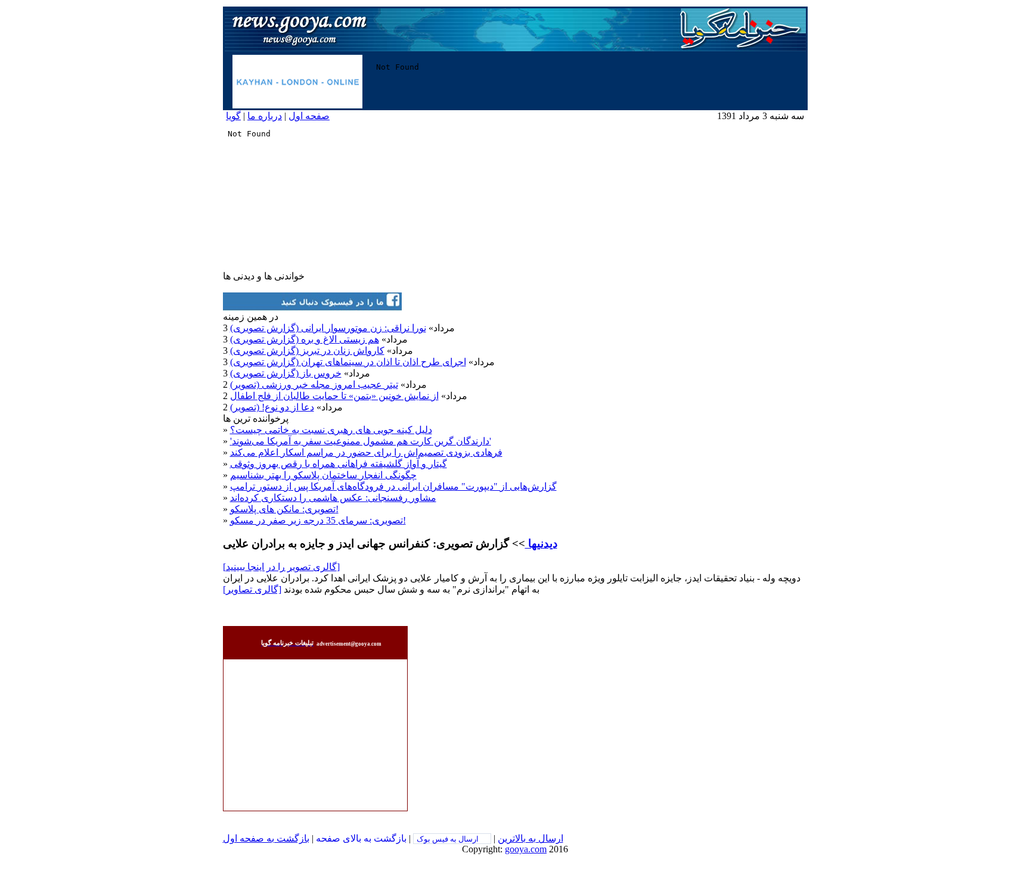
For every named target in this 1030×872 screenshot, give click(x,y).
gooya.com (526, 849)
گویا (233, 116)
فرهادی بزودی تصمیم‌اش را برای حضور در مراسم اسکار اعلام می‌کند (366, 452)
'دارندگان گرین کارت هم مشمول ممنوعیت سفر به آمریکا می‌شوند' (360, 441)
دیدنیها (541, 543)
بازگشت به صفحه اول (266, 838)
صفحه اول (309, 116)
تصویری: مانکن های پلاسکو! (284, 509)
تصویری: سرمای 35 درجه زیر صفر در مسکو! (318, 520)
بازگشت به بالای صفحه (361, 838)
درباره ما (264, 116)
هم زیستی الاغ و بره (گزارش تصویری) (304, 339)
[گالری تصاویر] (252, 589)
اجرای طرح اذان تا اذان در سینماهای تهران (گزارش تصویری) (348, 362)
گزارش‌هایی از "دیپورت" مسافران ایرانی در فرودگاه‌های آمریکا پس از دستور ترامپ (393, 486)
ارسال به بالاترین (530, 838)
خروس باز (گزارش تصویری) (286, 373)
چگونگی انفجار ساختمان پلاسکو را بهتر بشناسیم (323, 475)
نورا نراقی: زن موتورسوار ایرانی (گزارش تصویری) (328, 328)
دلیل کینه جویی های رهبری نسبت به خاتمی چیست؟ (331, 430)
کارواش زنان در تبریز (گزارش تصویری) (307, 350)
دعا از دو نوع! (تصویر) (272, 407)
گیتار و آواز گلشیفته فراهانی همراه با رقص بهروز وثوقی (338, 464)
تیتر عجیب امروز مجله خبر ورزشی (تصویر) (314, 384)
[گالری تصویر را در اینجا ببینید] (281, 567)
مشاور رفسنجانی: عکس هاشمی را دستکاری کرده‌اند (333, 498)
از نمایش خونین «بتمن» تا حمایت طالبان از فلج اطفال (334, 396)
